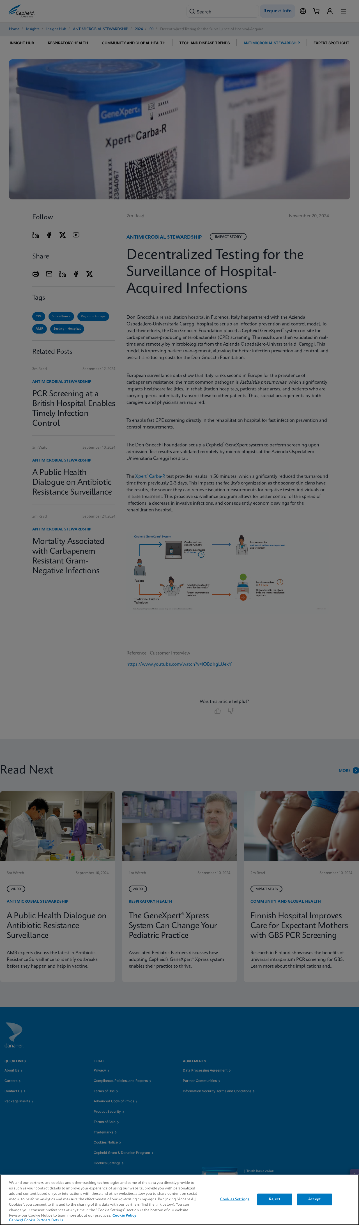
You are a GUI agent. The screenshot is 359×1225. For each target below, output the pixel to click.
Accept (314, 1199)
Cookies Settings (234, 1199)
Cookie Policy (124, 1215)
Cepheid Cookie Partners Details (36, 1220)
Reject (274, 1199)
